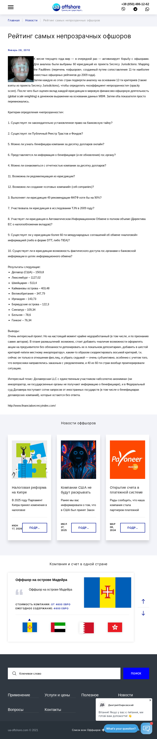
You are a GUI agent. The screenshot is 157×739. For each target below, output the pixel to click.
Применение (19, 695)
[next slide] (143, 613)
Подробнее (38, 527)
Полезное (90, 695)
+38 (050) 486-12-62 (135, 4)
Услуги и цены (57, 695)
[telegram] (135, 10)
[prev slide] (143, 601)
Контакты (53, 709)
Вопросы (15, 709)
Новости (125, 695)
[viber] (123, 10)
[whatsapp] (147, 10)
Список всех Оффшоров (86, 730)
